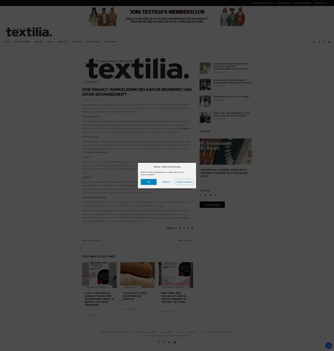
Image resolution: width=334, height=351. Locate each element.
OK (148, 182)
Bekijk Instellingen (184, 182)
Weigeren (166, 182)
